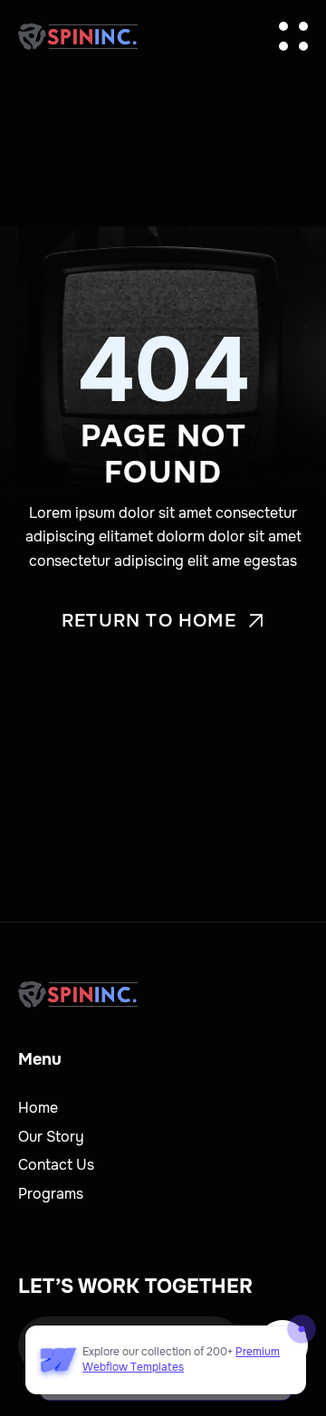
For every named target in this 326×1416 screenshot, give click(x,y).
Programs (50, 1193)
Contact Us (56, 1164)
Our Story (51, 1136)
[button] (293, 36)
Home (38, 1107)
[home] (78, 36)
